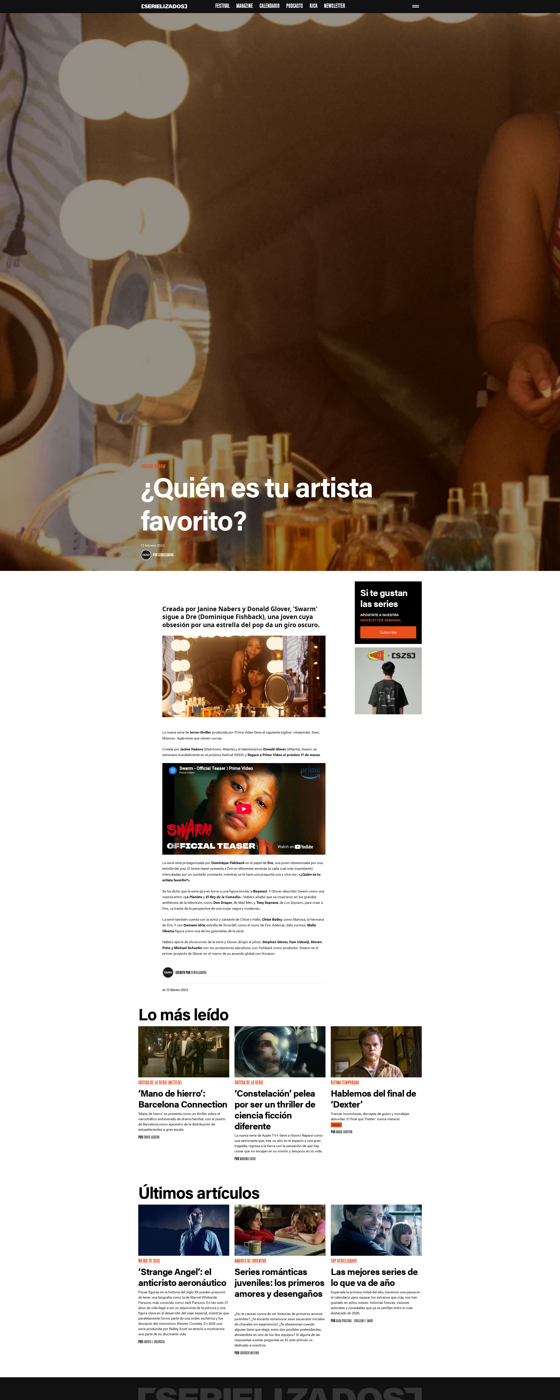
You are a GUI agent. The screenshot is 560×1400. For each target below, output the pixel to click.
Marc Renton (344, 1132)
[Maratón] (388, 682)
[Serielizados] (146, 555)
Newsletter (334, 6)
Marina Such (248, 1159)
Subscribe (388, 632)
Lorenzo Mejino (249, 1353)
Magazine (244, 6)
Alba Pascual (344, 1321)
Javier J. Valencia (154, 1342)
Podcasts (294, 6)
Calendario (269, 6)
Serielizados (166, 555)
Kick (313, 6)
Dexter (336, 1125)
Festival (222, 6)
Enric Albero (151, 1137)
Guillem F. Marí (363, 1321)
